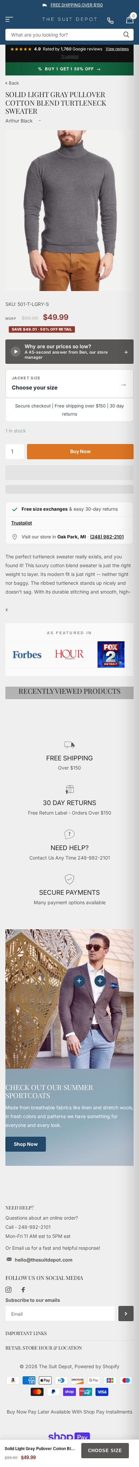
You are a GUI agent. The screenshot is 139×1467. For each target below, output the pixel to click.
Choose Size (105, 1450)
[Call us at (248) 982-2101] (113, 19)
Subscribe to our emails (32, 1300)
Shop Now (26, 1144)
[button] (69, 383)
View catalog (9, 19)
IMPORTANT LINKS (26, 1333)
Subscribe (126, 1313)
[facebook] (23, 1289)
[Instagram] (8, 1290)
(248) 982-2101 (107, 536)
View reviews (117, 49)
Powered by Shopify (97, 1366)
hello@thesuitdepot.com (44, 1260)
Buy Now (80, 451)
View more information (100, 981)
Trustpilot (70, 56)
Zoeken (126, 35)
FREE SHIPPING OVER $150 (77, 4)
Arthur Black (19, 121)
